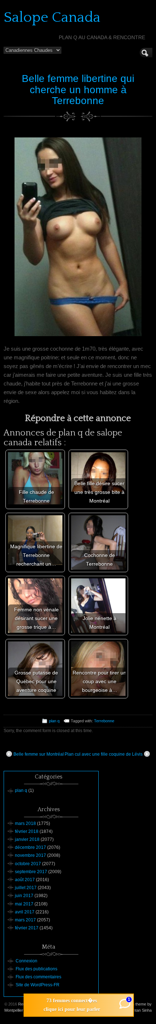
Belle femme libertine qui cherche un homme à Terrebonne (78, 90)
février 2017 (26, 927)
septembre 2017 (31, 871)
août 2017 (25, 879)
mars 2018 (25, 823)
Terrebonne (104, 721)
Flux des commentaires (38, 976)
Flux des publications (36, 968)
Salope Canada (52, 17)
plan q (54, 721)
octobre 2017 (28, 863)
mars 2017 (25, 919)
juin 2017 (24, 895)
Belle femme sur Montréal (38, 754)
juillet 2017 (26, 887)
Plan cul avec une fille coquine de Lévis (104, 754)
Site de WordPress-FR (37, 984)
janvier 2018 (27, 839)
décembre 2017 (30, 847)
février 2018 (26, 831)
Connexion (26, 960)
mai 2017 (24, 904)
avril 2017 (24, 911)
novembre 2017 (30, 855)
